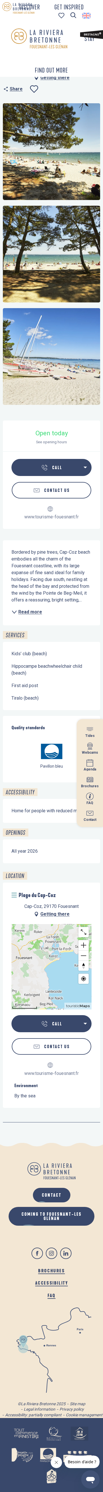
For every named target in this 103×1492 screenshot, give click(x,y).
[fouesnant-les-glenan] (39, 38)
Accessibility (51, 1282)
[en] (86, 15)
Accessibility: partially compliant (33, 1415)
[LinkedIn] (66, 1253)
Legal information (39, 1409)
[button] (73, 15)
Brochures (51, 1270)
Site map (77, 1404)
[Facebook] (37, 1253)
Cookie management (84, 1415)
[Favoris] (62, 15)
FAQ (51, 1295)
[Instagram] (51, 1253)
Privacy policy (72, 1409)
